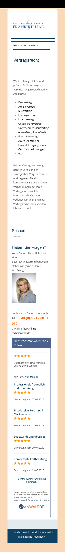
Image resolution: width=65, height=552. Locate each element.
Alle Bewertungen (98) (26, 376)
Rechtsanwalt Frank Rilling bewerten (31, 480)
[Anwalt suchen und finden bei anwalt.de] (31, 508)
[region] (31, 71)
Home (16, 45)
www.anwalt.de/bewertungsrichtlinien (31, 500)
